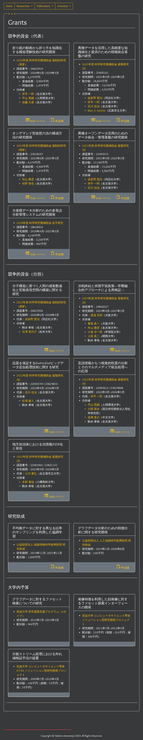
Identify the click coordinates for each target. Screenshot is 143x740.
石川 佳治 (94, 106)
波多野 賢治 (95, 98)
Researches (23, 6)
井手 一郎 (28, 94)
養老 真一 (94, 323)
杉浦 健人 (28, 400)
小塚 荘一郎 (95, 332)
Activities (63, 6)
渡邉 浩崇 (96, 315)
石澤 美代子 (29, 331)
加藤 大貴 (28, 102)
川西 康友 (94, 409)
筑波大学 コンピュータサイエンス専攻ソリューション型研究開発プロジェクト (106, 620)
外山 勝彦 (28, 179)
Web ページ (35, 120)
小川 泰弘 (31, 473)
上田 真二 (94, 336)
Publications (44, 6)
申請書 (57, 120)
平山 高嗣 (28, 98)
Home (9, 6)
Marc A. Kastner (97, 110)
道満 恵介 (94, 417)
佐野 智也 (28, 183)
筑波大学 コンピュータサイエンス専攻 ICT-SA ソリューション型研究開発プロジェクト (41, 670)
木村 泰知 (28, 482)
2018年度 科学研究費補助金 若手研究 (40, 223)
